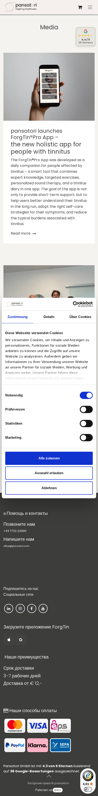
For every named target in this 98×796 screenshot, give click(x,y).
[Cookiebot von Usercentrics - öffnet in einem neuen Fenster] (73, 304)
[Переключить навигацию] (90, 7)
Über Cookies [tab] (80, 317)
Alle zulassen (49, 458)
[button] (49, 776)
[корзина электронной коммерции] (80, 7)
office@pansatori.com (16, 546)
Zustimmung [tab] (18, 317)
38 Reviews (85, 42)
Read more (21, 233)
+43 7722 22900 (14, 531)
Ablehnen (49, 488)
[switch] (86, 409)
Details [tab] (49, 317)
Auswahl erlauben (49, 473)
